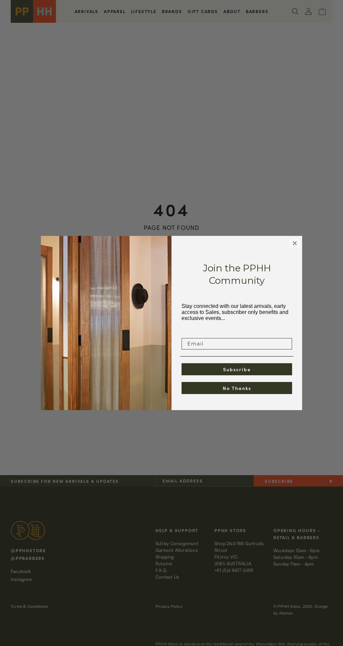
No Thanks (237, 388)
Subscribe (237, 369)
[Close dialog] (295, 243)
